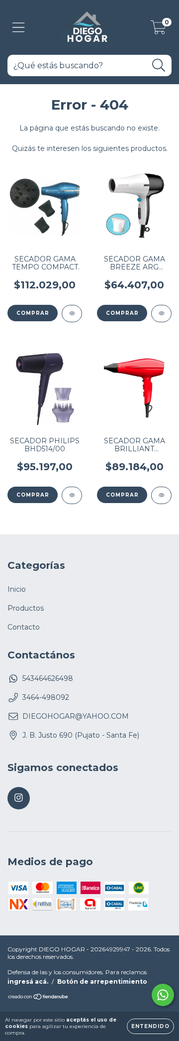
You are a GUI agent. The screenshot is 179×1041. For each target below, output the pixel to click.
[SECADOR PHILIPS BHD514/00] (72, 495)
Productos (25, 608)
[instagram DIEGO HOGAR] (18, 798)
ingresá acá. (27, 981)
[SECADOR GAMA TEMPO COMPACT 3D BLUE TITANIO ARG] (72, 313)
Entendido (150, 1026)
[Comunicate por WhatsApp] (163, 995)
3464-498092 (45, 697)
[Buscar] (159, 65)
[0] (158, 29)
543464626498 (47, 678)
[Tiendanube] (38, 998)
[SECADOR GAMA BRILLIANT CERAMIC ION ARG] (161, 495)
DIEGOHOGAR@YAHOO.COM (75, 716)
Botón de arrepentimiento (102, 981)
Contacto (23, 627)
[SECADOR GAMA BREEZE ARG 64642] (161, 313)
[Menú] (18, 27)
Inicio (16, 589)
